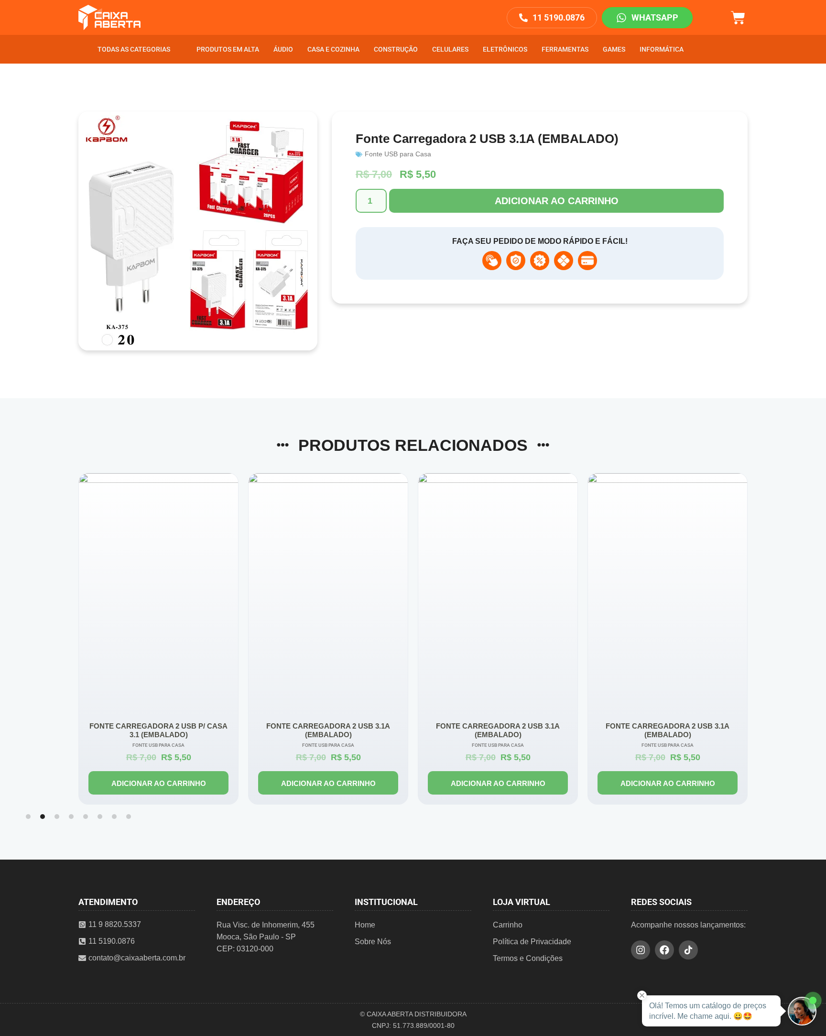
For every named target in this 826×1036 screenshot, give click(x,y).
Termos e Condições (528, 958)
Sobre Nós (373, 942)
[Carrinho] (738, 16)
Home (365, 925)
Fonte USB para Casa (398, 154)
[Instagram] (640, 950)
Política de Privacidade (532, 942)
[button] (28, 816)
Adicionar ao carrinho (557, 201)
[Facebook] (664, 950)
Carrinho (507, 925)
